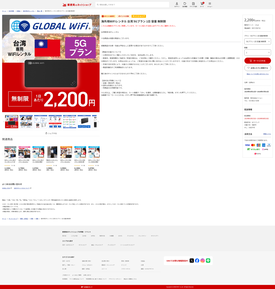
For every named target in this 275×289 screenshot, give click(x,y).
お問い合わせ (87, 275)
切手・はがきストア (68, 245)
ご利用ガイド (66, 275)
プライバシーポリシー (115, 279)
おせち (120, 236)
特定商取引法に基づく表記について (96, 279)
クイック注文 (193, 6)
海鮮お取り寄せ (86, 261)
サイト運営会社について (77, 279)
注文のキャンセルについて (21, 188)
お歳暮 (112, 236)
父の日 (84, 236)
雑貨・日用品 (86, 269)
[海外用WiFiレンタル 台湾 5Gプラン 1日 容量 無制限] (11, 121)
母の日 (64, 236)
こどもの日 (74, 236)
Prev (4, 121)
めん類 (64, 269)
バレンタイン (142, 236)
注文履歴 (184, 6)
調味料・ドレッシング (108, 265)
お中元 (93, 236)
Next (98, 121)
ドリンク (123, 265)
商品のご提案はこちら (130, 279)
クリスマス (130, 236)
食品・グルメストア (97, 245)
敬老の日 (102, 236)
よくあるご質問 (76, 275)
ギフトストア (82, 245)
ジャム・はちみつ (87, 265)
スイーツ (104, 269)
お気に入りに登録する (259, 68)
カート (202, 6)
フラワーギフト (125, 269)
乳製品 (143, 261)
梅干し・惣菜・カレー (68, 265)
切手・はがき (66, 261)
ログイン (176, 6)
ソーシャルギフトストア (127, 245)
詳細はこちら (267, 134)
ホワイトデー (155, 236)
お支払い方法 (6, 188)
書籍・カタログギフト (147, 269)
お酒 (142, 265)
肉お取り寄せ (105, 261)
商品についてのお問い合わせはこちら (258, 74)
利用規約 (64, 279)
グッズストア (111, 245)
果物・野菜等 (125, 261)
